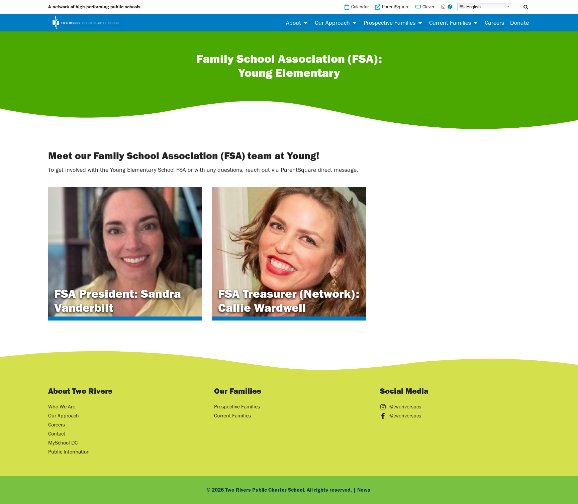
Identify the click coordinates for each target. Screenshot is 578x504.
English (473, 6)
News (363, 490)
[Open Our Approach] (355, 23)
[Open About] (306, 23)
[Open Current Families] (476, 23)
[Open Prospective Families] (420, 23)
